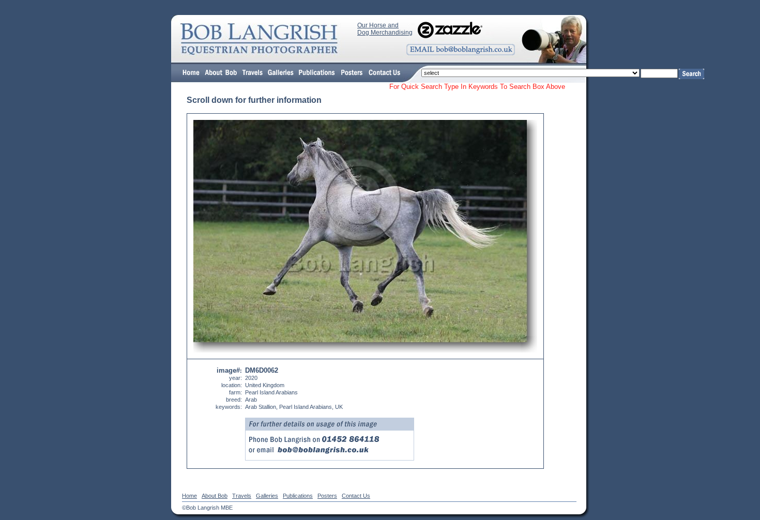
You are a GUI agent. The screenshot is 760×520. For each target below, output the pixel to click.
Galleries (267, 496)
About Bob (214, 496)
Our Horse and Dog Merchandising (385, 29)
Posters (327, 496)
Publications (298, 496)
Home (189, 496)
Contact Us (356, 496)
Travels (241, 496)
